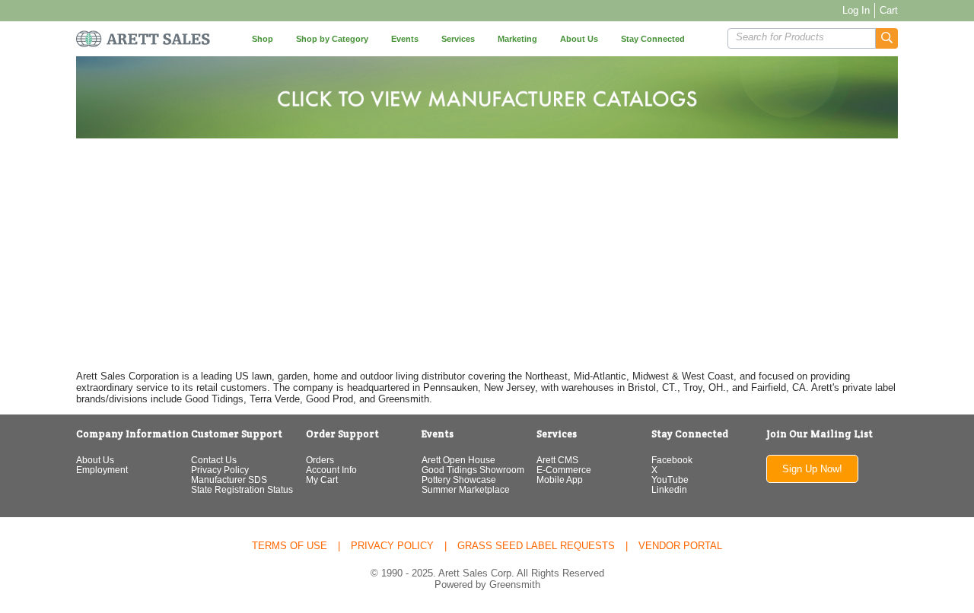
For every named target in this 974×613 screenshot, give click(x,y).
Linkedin (669, 489)
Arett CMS (557, 460)
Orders (320, 460)
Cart (889, 10)
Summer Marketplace (466, 489)
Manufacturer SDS (229, 479)
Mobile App (559, 479)
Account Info (331, 470)
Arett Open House (458, 460)
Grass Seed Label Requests (536, 545)
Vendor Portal (680, 545)
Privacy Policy (220, 470)
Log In (856, 10)
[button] (887, 38)
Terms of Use (289, 545)
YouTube (670, 479)
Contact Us (214, 460)
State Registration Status (242, 489)
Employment (102, 470)
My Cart (322, 479)
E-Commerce (563, 470)
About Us (95, 460)
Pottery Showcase (459, 479)
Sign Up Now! (812, 469)
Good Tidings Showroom (473, 470)
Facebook (671, 460)
